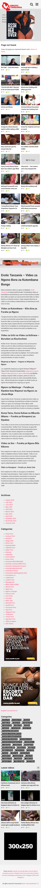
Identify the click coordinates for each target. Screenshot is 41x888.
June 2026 (9, 505)
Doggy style (9, 541)
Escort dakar (33, 871)
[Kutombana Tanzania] (12, 7)
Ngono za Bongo (11, 591)
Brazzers (8, 538)
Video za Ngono (10, 621)
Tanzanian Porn (10, 607)
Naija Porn (9, 589)
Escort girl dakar (23, 871)
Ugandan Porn (10, 619)
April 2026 (8, 509)
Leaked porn (9, 577)
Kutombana (18, 875)
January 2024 (10, 523)
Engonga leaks (10, 545)
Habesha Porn (10, 548)
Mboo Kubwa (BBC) (12, 584)
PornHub (8, 598)
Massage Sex (9, 582)
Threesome (9, 614)
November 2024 (10, 521)
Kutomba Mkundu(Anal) (13, 568)
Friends (15, 871)
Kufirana (8, 552)
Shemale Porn (10, 603)
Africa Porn (9, 534)
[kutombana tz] (20, 660)
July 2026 (8, 502)
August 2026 (9, 500)
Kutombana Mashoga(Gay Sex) (16, 573)
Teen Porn (8, 610)
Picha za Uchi (10, 594)
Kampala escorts (8, 873)
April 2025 (8, 516)
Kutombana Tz (10, 575)
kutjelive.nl (4, 711)
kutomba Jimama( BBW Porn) (15, 564)
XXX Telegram (27, 875)
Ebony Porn (9, 543)
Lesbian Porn (9, 580)
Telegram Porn (10, 612)
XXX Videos (9, 623)
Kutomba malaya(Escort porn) (15, 566)
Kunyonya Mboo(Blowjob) (14, 561)
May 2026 (8, 507)
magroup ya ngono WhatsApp (20, 373)
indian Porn (9, 550)
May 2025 (8, 514)
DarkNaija (11, 875)
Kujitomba (8, 554)
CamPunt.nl (13, 711)
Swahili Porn (9, 605)
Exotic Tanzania (26, 883)
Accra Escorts (28, 873)
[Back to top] (37, 883)
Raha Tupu (9, 600)
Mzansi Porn (9, 587)
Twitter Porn (9, 617)
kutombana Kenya (11, 571)
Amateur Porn (10, 536)
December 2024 (10, 518)
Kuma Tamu (9, 559)
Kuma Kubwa (10, 557)
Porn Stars (9, 596)
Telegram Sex (18, 873)
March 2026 (9, 511)
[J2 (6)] (20, 705)
